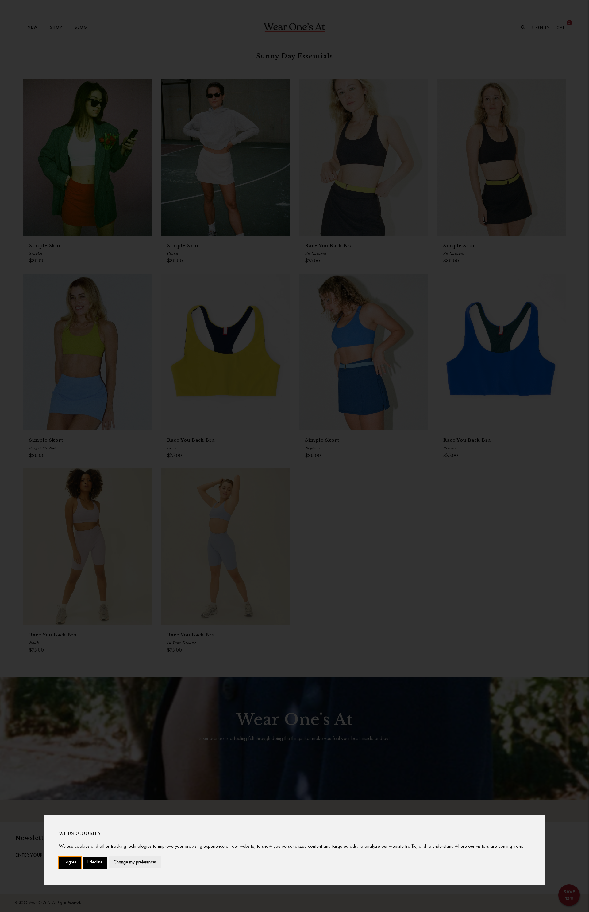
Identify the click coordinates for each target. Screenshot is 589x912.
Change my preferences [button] (135, 862)
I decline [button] (94, 862)
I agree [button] (70, 862)
